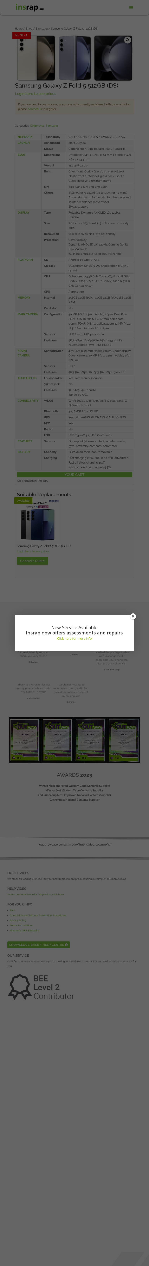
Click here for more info (74, 638)
